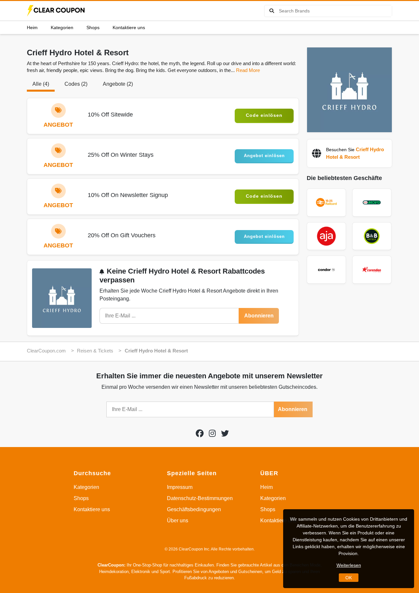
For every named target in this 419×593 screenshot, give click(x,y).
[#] (200, 433)
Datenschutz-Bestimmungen (200, 498)
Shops (93, 27)
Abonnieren (259, 315)
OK (348, 577)
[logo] (56, 10)
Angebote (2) (118, 84)
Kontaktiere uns (129, 27)
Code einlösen (264, 115)
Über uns (177, 520)
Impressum (179, 487)
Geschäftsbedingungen (194, 509)
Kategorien (62, 27)
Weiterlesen (349, 565)
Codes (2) (75, 84)
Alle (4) (40, 84)
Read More (248, 70)
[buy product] (271, 11)
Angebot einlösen (264, 155)
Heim (32, 27)
